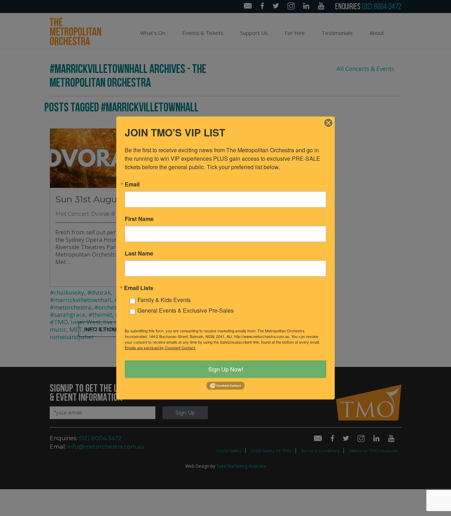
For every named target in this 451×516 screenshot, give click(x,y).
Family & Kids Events (164, 300)
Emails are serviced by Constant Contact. (160, 347)
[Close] (328, 123)
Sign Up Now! (225, 369)
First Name (139, 219)
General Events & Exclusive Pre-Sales (185, 310)
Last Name (139, 253)
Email (132, 184)
